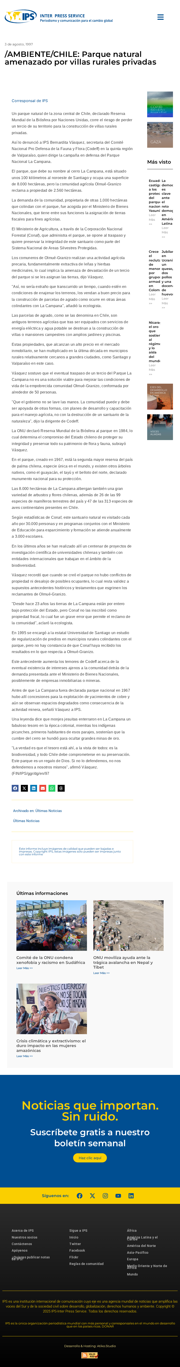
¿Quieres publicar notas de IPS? (31, 1258)
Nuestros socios (25, 1237)
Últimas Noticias (48, 811)
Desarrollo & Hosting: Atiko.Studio (90, 1346)
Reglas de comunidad (86, 1264)
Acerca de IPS (23, 1230)
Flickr (73, 1257)
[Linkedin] (131, 1196)
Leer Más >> (152, 219)
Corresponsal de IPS (30, 100)
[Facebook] (79, 1196)
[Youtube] (118, 1196)
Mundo (132, 1274)
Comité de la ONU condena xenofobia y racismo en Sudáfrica (50, 960)
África (132, 1230)
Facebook (77, 1250)
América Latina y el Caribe (142, 1238)
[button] (15, 788)
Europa (132, 1259)
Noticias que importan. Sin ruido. (90, 1111)
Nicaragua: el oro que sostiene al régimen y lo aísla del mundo (158, 341)
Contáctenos (22, 1244)
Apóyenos (19, 1250)
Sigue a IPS (78, 1230)
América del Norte (141, 1246)
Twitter (75, 1244)
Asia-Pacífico (138, 1252)
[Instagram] (105, 1196)
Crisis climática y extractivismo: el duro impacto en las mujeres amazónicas (51, 1046)
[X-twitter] (92, 1196)
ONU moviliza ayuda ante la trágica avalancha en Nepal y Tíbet (123, 962)
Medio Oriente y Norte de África (147, 1267)
